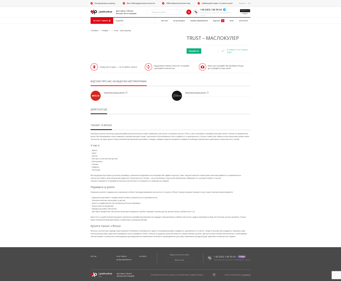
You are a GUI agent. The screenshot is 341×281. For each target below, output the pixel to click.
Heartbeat (246, 275)
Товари (104, 30)
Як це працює (179, 21)
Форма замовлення (199, 21)
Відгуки (218, 21)
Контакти (243, 21)
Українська (245, 10)
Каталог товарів (100, 21)
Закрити (242, 3)
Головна (94, 30)
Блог (232, 21)
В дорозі (119, 21)
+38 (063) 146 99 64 (211, 9)
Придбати (194, 51)
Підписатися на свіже (179, 254)
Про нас (164, 21)
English (245, 13)
